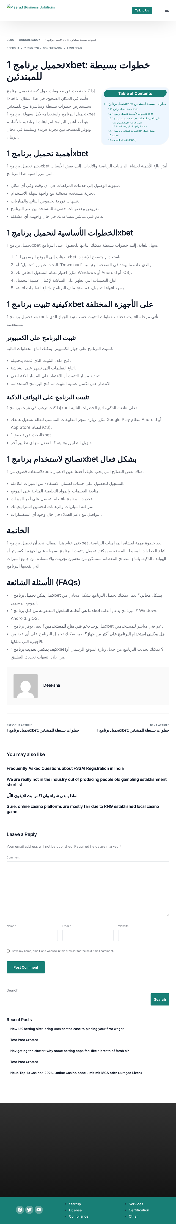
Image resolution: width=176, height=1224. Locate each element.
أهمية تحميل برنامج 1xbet (123, 109)
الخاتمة (113, 135)
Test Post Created (24, 1040)
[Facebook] (20, 1210)
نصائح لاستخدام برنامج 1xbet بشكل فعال (131, 130)
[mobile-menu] (164, 10)
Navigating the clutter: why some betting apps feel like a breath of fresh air (69, 1051)
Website (123, 926)
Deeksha (13, 48)
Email (67, 926)
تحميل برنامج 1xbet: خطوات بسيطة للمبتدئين (135, 104)
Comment (14, 857)
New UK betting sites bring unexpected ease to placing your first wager (67, 1029)
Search (12, 990)
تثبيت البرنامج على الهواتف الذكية (129, 126)
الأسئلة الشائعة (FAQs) (122, 140)
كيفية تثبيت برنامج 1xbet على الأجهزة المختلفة (134, 118)
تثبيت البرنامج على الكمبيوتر (127, 123)
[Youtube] (39, 1210)
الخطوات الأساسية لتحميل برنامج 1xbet (130, 113)
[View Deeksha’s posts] (26, 686)
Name (11, 926)
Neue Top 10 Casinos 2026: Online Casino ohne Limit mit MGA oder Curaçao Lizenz (76, 1073)
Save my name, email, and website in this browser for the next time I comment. (63, 951)
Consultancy (53, 48)
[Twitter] (29, 1210)
